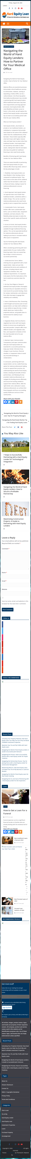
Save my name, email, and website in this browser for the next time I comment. (15, 602)
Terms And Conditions (8, 1099)
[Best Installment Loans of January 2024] (7, 840)
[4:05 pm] (4, 464)
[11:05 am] (4, 496)
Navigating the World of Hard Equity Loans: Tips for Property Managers (16, 414)
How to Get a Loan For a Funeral (15, 812)
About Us (4, 1081)
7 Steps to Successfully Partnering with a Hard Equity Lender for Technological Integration (15, 458)
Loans (5, 806)
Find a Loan (5, 1110)
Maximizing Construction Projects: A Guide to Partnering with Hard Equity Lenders (15, 522)
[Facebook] (5, 402)
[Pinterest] (16, 402)
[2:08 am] (4, 817)
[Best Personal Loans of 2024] (7, 901)
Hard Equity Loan (7, 1121)
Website (4, 589)
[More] (20, 402)
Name (4, 572)
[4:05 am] (4, 72)
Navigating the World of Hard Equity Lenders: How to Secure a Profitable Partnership (15, 490)
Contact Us (5, 1088)
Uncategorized (6, 1136)
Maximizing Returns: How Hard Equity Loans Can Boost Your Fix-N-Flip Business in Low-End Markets (15, 769)
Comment (5, 549)
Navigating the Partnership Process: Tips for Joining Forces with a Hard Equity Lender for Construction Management (14, 763)
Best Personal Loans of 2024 (20, 900)
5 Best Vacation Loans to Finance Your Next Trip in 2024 (26, 865)
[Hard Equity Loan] (4, 24)
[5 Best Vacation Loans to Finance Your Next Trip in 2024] (13, 871)
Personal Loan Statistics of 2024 (19, 909)
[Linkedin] (13, 402)
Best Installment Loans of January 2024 (20, 839)
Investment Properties (8, 1125)
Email (4, 581)
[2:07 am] (15, 842)
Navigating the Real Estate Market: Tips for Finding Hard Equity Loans (14, 421)
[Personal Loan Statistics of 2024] (7, 910)
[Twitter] (9, 402)
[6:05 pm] (4, 528)
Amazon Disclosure (7, 1085)
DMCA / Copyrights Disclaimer (10, 1092)
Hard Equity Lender (8, 46)
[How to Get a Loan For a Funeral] (15, 796)
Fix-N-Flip (4, 1114)
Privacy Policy (6, 1096)
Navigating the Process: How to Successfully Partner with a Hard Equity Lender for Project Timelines (15, 756)
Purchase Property (7, 1132)
